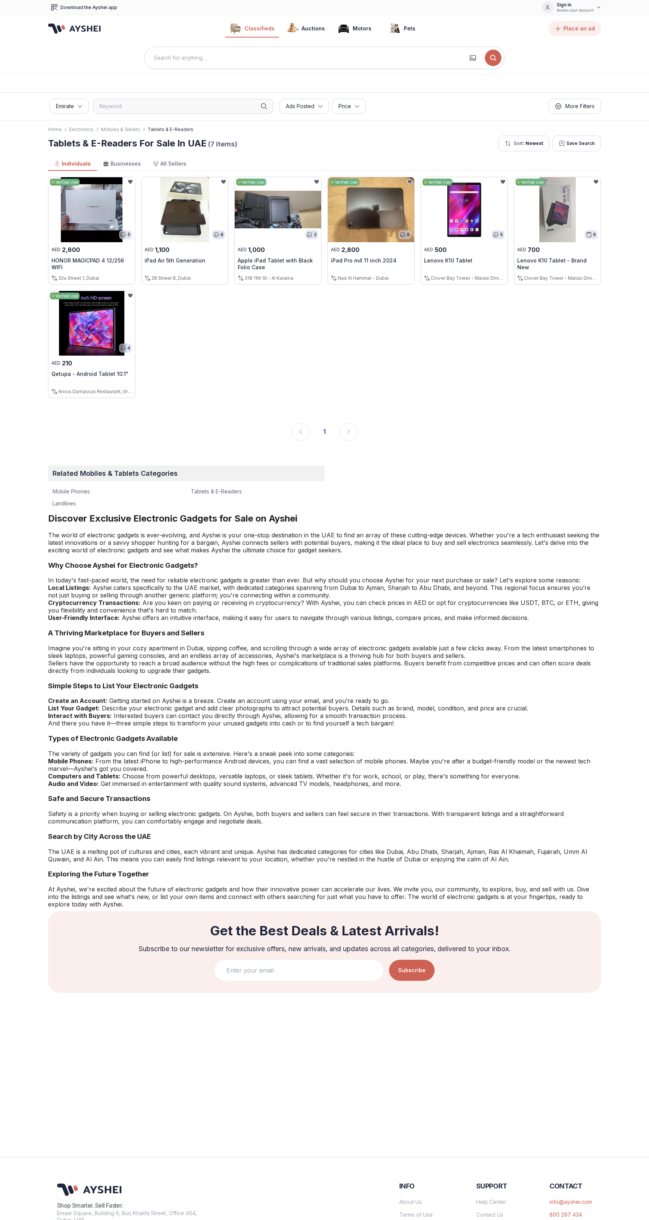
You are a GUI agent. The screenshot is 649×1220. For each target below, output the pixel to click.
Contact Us (489, 1214)
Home (55, 129)
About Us (410, 1202)
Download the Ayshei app (88, 7)
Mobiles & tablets (120, 129)
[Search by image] (472, 57)
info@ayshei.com (570, 1202)
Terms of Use (416, 1214)
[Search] (493, 58)
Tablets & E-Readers (216, 491)
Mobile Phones (71, 491)
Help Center (491, 1202)
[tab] (72, 164)
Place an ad (579, 28)
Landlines (64, 503)
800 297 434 (565, 1214)
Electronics (81, 129)
